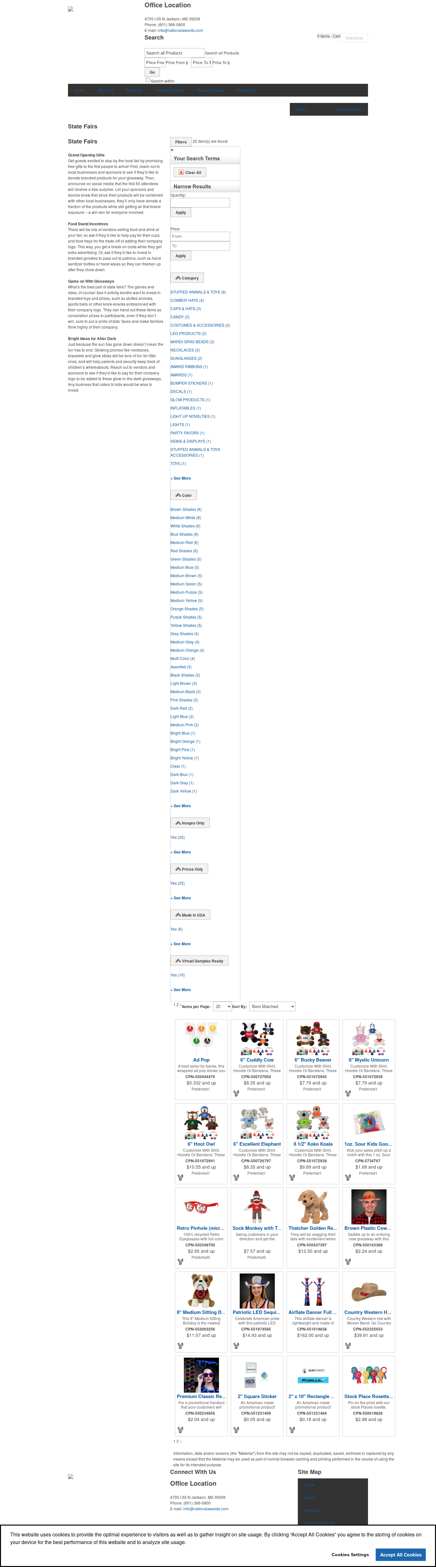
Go (152, 72)
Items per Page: (196, 1006)
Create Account (348, 109)
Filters (181, 142)
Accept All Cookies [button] (401, 1554)
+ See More (180, 478)
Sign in (302, 109)
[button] (328, 36)
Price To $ (221, 62)
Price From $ (177, 62)
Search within (163, 80)
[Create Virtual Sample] (236, 1093)
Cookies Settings (350, 1554)
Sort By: (239, 1006)
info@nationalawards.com (180, 30)
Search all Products (222, 52)
